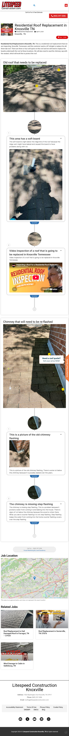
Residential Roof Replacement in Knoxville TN (41, 27)
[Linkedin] (41, 719)
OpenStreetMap (58, 597)
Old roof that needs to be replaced (24, 62)
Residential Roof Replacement (24, 31)
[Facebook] (20, 719)
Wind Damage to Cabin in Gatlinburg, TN (14, 664)
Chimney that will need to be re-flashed (28, 321)
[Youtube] (34, 719)
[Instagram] (48, 719)
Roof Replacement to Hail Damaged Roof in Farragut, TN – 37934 (16, 633)
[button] (66, 5)
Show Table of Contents (34, 66)
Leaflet (50, 597)
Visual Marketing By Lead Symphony (34, 550)
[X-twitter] (27, 719)
